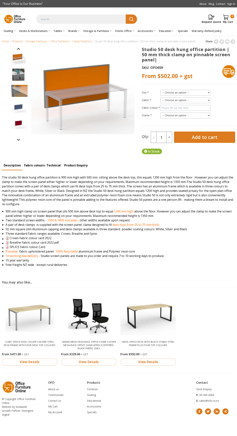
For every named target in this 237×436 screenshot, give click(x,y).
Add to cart (205, 137)
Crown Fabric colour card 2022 (30, 238)
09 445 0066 (206, 395)
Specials (183, 31)
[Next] (18, 49)
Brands (72, 31)
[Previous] (18, 140)
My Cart (53, 406)
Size (145, 92)
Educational (94, 400)
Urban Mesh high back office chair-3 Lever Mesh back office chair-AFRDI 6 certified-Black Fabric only (89, 345)
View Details (29, 362)
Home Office (123, 31)
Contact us (54, 400)
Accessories (145, 31)
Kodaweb (21, 407)
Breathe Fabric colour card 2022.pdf (34, 242)
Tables (58, 31)
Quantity (145, 137)
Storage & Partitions (96, 31)
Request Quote (211, 22)
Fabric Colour (151, 107)
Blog (211, 4)
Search (131, 19)
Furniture (92, 389)
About (203, 4)
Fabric (146, 100)
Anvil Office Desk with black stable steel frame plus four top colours (148, 343)
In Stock (154, 151)
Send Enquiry (204, 389)
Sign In (231, 4)
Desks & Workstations (33, 31)
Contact (220, 4)
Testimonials (56, 395)
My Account (55, 412)
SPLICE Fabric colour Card (27, 247)
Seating (8, 31)
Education (165, 31)
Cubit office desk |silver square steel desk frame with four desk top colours (30, 343)
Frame (147, 115)
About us (53, 389)
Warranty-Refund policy (207, 31)
